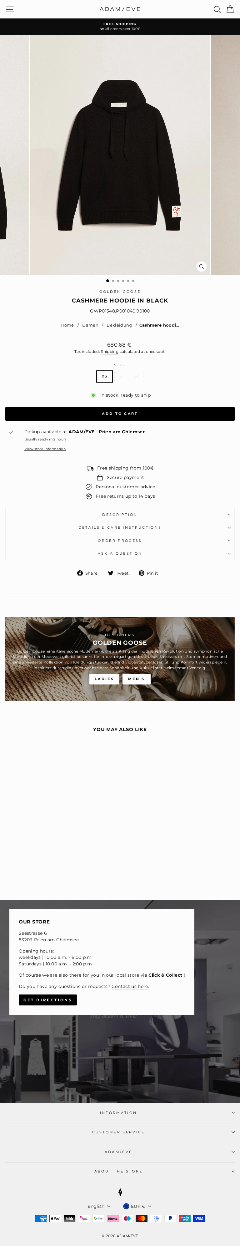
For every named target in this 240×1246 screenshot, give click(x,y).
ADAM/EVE (118, 1152)
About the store (118, 1171)
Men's (136, 679)
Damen (90, 325)
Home (67, 325)
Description (120, 514)
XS (105, 376)
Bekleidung (119, 325)
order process (120, 540)
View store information (45, 449)
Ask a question (120, 553)
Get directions (47, 1000)
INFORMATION (118, 1113)
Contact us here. (130, 986)
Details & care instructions (120, 527)
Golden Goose (120, 291)
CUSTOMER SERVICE (118, 1132)
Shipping (109, 351)
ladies (104, 679)
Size (120, 365)
